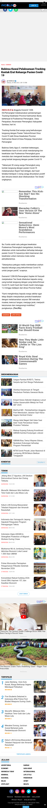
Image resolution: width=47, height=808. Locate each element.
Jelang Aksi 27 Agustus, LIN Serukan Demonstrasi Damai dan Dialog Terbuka (16, 478)
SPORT (26, 781)
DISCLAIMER (36, 797)
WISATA (26, 784)
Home (3, 65)
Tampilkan (41, 462)
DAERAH (8, 65)
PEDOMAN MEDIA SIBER (22, 797)
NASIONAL (5, 778)
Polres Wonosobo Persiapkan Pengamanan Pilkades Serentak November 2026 (14, 566)
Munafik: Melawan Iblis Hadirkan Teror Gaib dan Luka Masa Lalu (15, 491)
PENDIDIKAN (28, 778)
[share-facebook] (5, 9)
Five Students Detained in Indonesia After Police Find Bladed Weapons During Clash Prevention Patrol (18, 699)
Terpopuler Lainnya (23, 754)
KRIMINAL (4, 775)
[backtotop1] (45, 804)
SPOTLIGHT (5, 784)
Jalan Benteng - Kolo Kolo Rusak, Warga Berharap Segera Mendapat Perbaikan (18, 684)
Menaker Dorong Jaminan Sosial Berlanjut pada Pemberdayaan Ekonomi (16, 728)
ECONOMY (4, 768)
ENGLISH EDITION (30, 800)
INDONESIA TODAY (7, 771)
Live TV (33, 5)
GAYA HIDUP (28, 768)
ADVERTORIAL (6, 765)
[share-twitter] (10, 9)
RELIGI (3, 781)
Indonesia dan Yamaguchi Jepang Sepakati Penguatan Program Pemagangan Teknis (15, 522)
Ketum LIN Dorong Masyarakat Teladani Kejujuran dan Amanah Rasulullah (15, 507)
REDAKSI (10, 797)
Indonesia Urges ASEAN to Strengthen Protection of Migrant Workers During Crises (15, 536)
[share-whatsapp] (16, 9)
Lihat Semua (23, 594)
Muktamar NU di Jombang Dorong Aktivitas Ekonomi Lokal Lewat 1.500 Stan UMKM (15, 551)
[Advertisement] (23, 38)
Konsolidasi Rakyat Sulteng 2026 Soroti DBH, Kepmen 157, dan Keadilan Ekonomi (15, 580)
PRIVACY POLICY (17, 800)
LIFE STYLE (16, 315)
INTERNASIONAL (29, 771)
